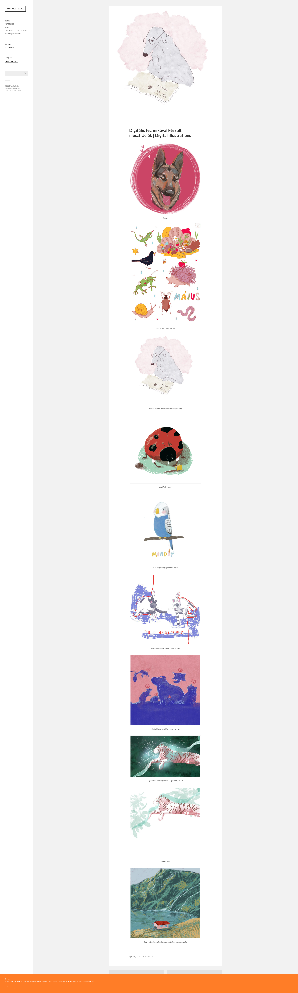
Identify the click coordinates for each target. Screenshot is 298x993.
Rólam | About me (13, 34)
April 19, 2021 (134, 957)
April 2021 (11, 47)
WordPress (16, 88)
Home (7, 21)
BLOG (7, 27)
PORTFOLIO (9, 24)
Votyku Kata (15, 8)
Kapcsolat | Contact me (16, 30)
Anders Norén (16, 91)
